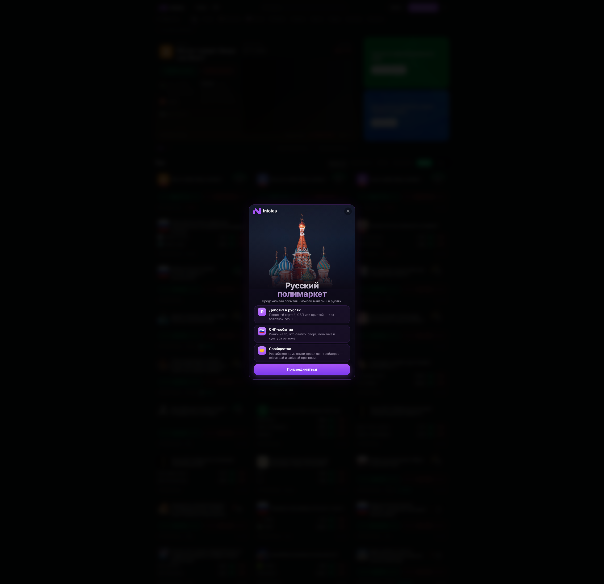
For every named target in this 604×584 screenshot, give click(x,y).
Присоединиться (302, 369)
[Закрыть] (348, 211)
